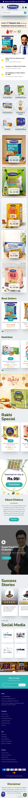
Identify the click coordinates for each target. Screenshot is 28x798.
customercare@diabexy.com (8, 698)
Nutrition (7, 123)
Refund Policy (4, 757)
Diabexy (11, 776)
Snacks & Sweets (7, 106)
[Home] (12, 7)
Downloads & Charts (6, 718)
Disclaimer (4, 734)
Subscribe (21, 685)
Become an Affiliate (6, 743)
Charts (20, 107)
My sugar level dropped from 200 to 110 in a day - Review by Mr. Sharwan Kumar (9, 602)
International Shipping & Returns (9, 761)
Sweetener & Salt (20, 91)
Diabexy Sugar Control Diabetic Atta (10, 315)
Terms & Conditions (6, 755)
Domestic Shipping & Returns (8, 759)
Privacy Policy (4, 753)
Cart (26, 7)
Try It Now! (6, 558)
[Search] (25, 13)
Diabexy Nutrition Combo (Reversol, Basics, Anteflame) (10, 354)
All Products (4, 714)
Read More (14, 519)
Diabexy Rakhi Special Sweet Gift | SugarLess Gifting (10, 437)
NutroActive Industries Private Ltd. (10, 701)
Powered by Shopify (17, 776)
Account (23, 7)
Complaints (4, 736)
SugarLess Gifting (20, 123)
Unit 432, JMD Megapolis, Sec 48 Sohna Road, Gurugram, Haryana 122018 (12, 704)
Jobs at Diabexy (5, 739)
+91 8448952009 (5, 696)
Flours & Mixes (7, 91)
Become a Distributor (6, 741)
